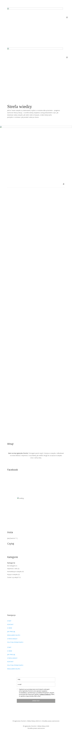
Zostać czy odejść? (48, 251)
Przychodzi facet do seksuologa (21, 395)
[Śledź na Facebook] (34, 30)
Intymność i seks (46, 372)
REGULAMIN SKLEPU (13, 635)
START (9, 621)
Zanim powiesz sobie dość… (20, 420)
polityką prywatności (45, 694)
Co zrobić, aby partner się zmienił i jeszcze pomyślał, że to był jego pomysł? (36, 222)
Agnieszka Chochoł (25, 198)
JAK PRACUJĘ (11, 631)
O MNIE (9, 628)
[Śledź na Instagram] (37, 30)
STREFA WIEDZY (12, 639)
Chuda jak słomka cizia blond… (21, 344)
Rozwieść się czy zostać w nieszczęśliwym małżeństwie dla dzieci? (35, 248)
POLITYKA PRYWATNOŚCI (15, 642)
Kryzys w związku (47, 198)
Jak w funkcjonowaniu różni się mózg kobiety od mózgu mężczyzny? (31, 274)
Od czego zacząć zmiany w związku (23, 195)
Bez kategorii (45, 278)
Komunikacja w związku (49, 225)
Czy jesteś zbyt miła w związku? (21, 294)
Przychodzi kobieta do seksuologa (23, 369)
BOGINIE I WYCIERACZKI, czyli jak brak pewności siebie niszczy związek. (34, 318)
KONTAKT (10, 624)
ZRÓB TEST (36, 701)
